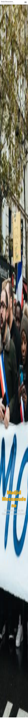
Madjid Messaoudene (7, 1)
